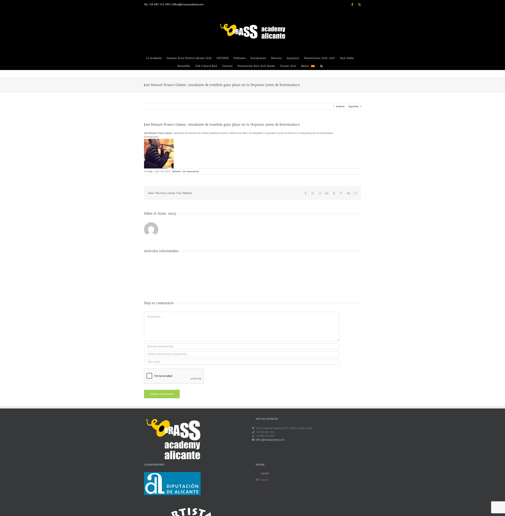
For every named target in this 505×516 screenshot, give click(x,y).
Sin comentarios (191, 171)
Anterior (340, 106)
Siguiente (353, 106)
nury (150, 171)
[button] (321, 66)
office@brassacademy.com (270, 439)
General (176, 171)
